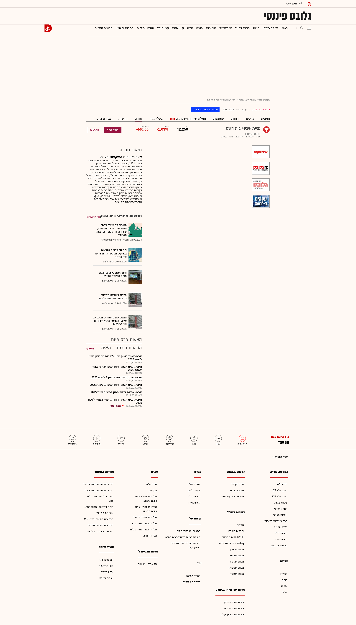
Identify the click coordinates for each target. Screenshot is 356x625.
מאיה (91, 348)
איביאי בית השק (228, 100)
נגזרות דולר (281, 533)
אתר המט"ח (193, 484)
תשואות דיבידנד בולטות (100, 531)
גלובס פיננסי (287, 16)
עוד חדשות (94, 216)
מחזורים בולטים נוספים (100, 525)
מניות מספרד (237, 574)
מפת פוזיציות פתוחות (275, 521)
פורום (138, 119)
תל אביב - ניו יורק (147, 564)
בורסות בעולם (236, 531)
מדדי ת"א (282, 484)
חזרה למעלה (281, 457)
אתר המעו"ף (280, 509)
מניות (284, 580)
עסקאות (218, 119)
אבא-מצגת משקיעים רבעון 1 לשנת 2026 (116, 377)
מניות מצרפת (237, 561)
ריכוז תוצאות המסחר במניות (98, 484)
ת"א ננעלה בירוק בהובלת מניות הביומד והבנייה (113, 274)
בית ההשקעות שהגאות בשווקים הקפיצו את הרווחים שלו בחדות (111, 254)
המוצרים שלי (106, 560)
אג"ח (284, 592)
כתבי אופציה (280, 527)
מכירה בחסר (103, 119)
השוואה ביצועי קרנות (232, 496)
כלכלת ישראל (193, 576)
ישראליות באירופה (234, 608)
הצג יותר (116, 405)
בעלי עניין (156, 119)
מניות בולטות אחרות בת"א (99, 507)
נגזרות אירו (281, 539)
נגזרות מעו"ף (280, 515)
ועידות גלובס (106, 578)
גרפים (250, 119)
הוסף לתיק (112, 130)
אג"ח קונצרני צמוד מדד (144, 523)
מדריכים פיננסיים (191, 582)
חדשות (122, 119)
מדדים (240, 525)
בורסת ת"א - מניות (247, 100)
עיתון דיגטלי (107, 572)
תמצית (265, 119)
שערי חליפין (194, 490)
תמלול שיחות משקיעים (190, 119)
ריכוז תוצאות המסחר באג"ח (98, 490)
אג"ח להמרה (150, 535)
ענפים (284, 586)
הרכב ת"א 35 (280, 490)
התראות (94, 130)
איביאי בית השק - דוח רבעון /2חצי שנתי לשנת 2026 (117, 368)
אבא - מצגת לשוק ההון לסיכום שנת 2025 (116, 392)
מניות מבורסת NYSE (233, 537)
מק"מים (153, 490)
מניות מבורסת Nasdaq (231, 543)
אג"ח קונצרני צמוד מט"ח (143, 529)
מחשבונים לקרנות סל (188, 531)
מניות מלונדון (237, 549)
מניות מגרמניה (236, 555)
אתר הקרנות (237, 484)
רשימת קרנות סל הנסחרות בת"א (182, 537)
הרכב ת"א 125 (279, 496)
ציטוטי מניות (280, 502)
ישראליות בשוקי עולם (232, 614)
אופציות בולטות (104, 513)
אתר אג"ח (151, 484)
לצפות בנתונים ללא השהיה (205, 109)
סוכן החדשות (106, 566)
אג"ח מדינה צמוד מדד (145, 517)
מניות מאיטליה (236, 568)
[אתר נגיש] (48, 28)
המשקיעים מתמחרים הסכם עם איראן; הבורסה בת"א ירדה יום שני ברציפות (110, 321)
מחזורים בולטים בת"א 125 (98, 519)
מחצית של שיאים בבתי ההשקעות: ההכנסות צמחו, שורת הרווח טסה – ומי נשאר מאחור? (111, 230)
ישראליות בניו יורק (234, 602)
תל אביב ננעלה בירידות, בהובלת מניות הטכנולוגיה (113, 296)
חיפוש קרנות (237, 490)
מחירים (283, 574)
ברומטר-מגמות (279, 545)
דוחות (235, 119)
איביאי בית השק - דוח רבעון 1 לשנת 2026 (116, 384)
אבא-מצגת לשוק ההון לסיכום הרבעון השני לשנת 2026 (115, 358)
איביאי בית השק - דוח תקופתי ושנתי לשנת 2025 (115, 401)
